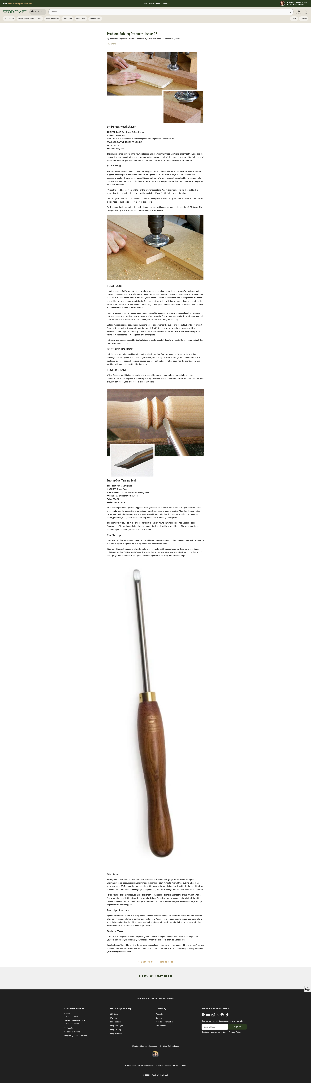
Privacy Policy (235, 1032)
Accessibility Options (164, 1065)
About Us (159, 1014)
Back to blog (147, 962)
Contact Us (68, 1028)
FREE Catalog (115, 1022)
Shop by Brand (116, 1034)
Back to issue (166, 962)
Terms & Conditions (146, 1065)
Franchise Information (164, 1022)
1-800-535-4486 (71, 1023)
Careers (159, 1018)
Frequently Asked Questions (75, 1036)
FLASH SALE (155, 3)
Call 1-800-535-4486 (295, 4)
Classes (304, 19)
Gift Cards (114, 1014)
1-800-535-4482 (71, 1016)
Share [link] (113, 44)
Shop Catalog (115, 1030)
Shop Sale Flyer (116, 1026)
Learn (294, 19)
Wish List (113, 1018)
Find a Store (161, 1026)
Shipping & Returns (72, 1032)
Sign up (237, 1027)
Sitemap (182, 1065)
